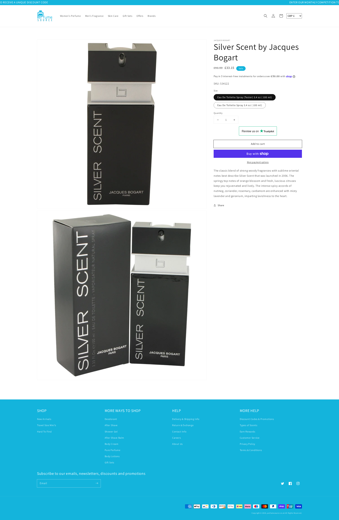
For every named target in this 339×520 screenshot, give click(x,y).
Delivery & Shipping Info (185, 419)
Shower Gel (111, 431)
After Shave (111, 425)
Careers (176, 437)
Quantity (218, 113)
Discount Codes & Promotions (257, 419)
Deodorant (111, 419)
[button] (265, 16)
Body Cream (111, 444)
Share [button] (221, 205)
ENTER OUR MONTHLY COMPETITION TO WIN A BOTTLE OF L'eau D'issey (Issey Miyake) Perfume (169, 2)
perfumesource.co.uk (276, 513)
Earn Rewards (247, 431)
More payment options (258, 162)
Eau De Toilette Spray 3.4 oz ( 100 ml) (239, 105)
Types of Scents (248, 425)
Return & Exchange (183, 425)
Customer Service (250, 437)
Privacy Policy (247, 444)
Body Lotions (112, 456)
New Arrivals (44, 419)
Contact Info (179, 431)
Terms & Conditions (251, 450)
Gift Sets (109, 462)
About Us (177, 444)
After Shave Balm (114, 437)
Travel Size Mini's (46, 425)
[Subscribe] (97, 483)
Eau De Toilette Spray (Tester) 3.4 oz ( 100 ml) (244, 97)
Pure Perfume (112, 450)
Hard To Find (44, 431)
